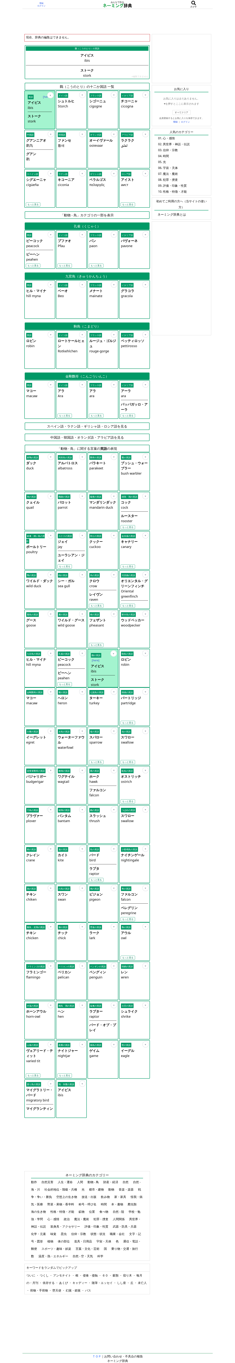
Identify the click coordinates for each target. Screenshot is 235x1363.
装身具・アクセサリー (65, 1226)
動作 (34, 1182)
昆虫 (64, 1234)
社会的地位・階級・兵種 (61, 1189)
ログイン (41, 5)
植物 (50, 1241)
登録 (41, 3)
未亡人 (142, 1283)
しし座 (122, 1283)
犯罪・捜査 (101, 1219)
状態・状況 (98, 1234)
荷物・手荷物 (39, 1290)
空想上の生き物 (67, 1197)
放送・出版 (89, 1197)
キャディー (80, 1283)
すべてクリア (181, 112)
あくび (64, 1283)
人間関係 (119, 1219)
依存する (49, 1283)
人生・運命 (65, 1182)
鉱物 (82, 1212)
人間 (80, 1182)
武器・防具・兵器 (125, 1226)
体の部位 (64, 1241)
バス (88, 1290)
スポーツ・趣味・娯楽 (56, 1249)
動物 (111, 1189)
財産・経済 (111, 1182)
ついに (31, 1275)
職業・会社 (117, 1234)
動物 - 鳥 (93, 1182)
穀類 (116, 1275)
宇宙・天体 (104, 1241)
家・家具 (120, 1197)
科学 (100, 1256)
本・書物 (117, 1204)
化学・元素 (39, 1234)
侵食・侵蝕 (90, 1275)
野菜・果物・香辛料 (61, 1204)
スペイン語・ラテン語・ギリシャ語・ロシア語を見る (87, 426)
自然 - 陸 (119, 1212)
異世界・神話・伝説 (176, 144)
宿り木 (128, 1275)
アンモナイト (62, 1275)
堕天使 (57, 1290)
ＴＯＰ (96, 1356)
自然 (126, 1182)
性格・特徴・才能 (62, 1212)
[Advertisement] (117, 21)
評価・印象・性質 (97, 1226)
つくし (44, 1275)
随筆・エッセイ (102, 1283)
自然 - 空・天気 (83, 1256)
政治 (67, 1219)
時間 (104, 1204)
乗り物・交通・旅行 (125, 1249)
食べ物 (104, 1212)
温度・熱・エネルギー (53, 1256)
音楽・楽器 (126, 1189)
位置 (92, 1212)
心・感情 (53, 1219)
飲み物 (106, 1197)
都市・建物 (97, 1189)
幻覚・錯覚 (73, 1290)
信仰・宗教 (79, 1234)
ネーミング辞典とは (172, 214)
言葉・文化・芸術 (88, 1249)
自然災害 (47, 1182)
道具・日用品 (83, 1241)
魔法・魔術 (82, 1219)
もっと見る (33, 204)
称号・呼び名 (88, 1204)
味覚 (53, 1234)
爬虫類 (132, 1204)
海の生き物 (39, 1212)
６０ (105, 1275)
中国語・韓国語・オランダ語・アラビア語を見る (87, 437)
